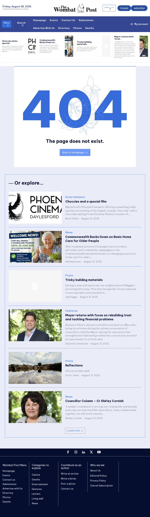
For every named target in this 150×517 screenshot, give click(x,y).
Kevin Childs (71, 218)
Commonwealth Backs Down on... (48, 41)
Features (71, 310)
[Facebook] (68, 452)
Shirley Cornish (73, 418)
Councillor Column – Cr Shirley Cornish (94, 401)
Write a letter (68, 478)
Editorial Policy (98, 475)
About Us (95, 470)
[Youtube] (99, 452)
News (69, 232)
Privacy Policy (98, 480)
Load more (73, 430)
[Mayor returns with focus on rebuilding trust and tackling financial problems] (144, 46)
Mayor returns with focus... (124, 38)
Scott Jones (72, 375)
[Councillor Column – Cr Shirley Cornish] (35, 407)
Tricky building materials (84, 43)
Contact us (67, 488)
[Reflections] (35, 368)
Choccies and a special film (85, 201)
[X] (91, 452)
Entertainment (75, 197)
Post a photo (68, 483)
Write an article (69, 473)
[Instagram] (76, 452)
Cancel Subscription (101, 485)
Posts (69, 275)
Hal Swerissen (73, 261)
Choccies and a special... (9, 42)
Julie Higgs (71, 297)
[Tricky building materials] (106, 46)
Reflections (74, 365)
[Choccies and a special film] (31, 46)
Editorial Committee (76, 343)
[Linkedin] (83, 452)
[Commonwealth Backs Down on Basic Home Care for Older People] (69, 46)
